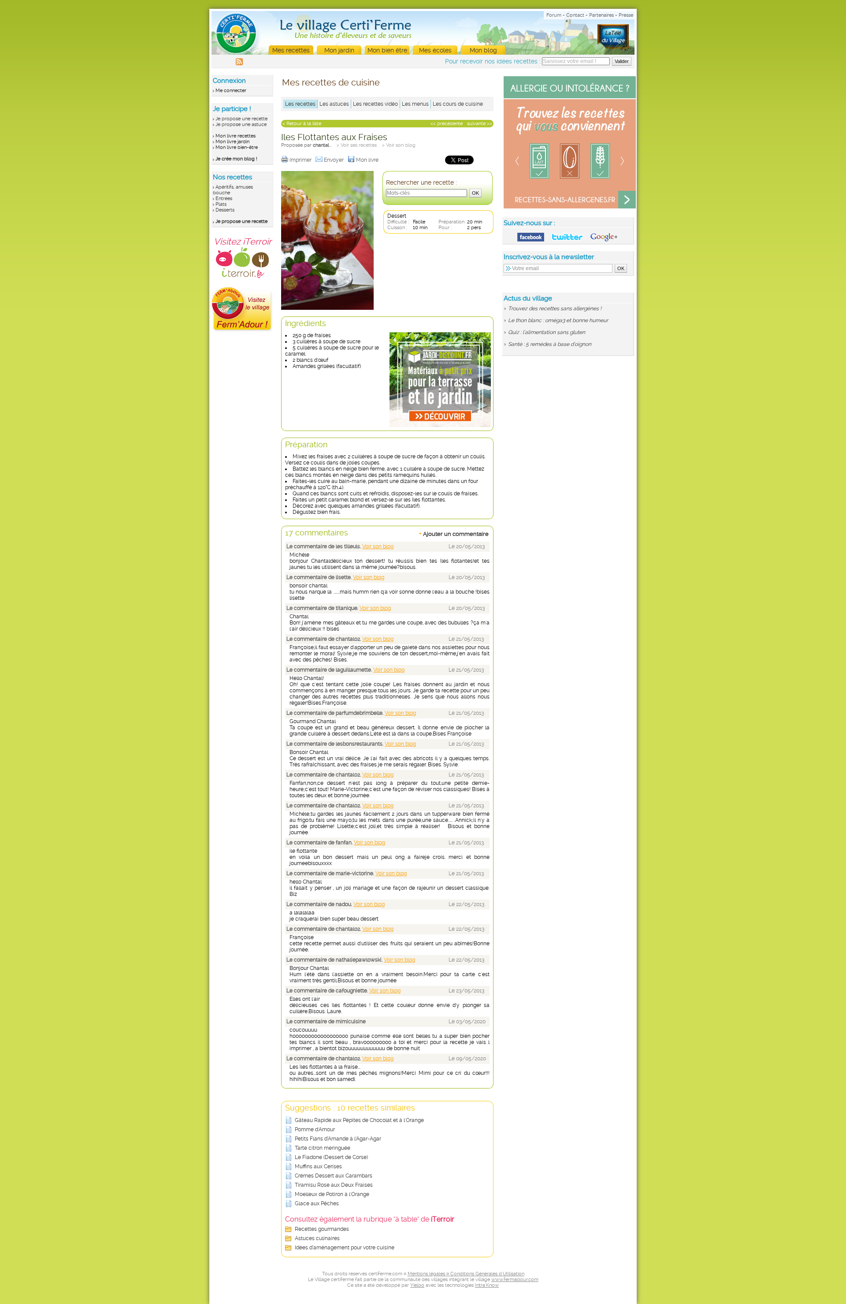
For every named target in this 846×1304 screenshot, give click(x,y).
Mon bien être (387, 50)
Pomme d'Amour (315, 1129)
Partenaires (601, 15)
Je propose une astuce (241, 124)
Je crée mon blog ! (236, 159)
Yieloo (417, 1285)
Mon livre (368, 160)
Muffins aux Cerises (318, 1166)
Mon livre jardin (232, 142)
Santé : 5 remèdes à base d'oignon (549, 344)
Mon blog (483, 50)
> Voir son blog (399, 145)
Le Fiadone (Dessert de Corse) (331, 1157)
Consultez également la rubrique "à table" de (369, 1219)
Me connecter (230, 90)
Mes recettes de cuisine (331, 82)
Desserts (224, 210)
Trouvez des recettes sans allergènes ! (554, 308)
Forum (553, 15)
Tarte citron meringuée (322, 1148)
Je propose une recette (241, 119)
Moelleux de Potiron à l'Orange (332, 1194)
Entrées (223, 198)
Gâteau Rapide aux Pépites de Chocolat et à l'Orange (359, 1120)
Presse (626, 15)
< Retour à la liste (301, 123)
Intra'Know (487, 1285)
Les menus (415, 104)
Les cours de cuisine (458, 104)
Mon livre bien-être (236, 147)
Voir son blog (377, 546)
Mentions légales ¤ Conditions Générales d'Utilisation (466, 1274)
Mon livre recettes (235, 136)
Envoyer (334, 160)
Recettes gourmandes (322, 1229)
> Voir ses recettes (357, 145)
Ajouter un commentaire (454, 533)
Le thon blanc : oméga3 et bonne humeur (558, 320)
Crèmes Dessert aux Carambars (333, 1176)
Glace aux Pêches (317, 1203)
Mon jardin (339, 50)
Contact (575, 15)
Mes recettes (291, 50)
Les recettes (300, 104)
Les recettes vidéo (375, 104)
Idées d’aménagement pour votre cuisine (344, 1248)
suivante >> (479, 123)
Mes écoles (435, 50)
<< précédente (446, 123)
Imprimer (301, 160)
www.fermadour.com (514, 1279)
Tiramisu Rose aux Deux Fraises (334, 1185)
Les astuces (334, 104)
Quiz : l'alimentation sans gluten (546, 332)
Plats (220, 204)
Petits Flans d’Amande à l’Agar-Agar (338, 1139)
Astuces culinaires (317, 1238)
